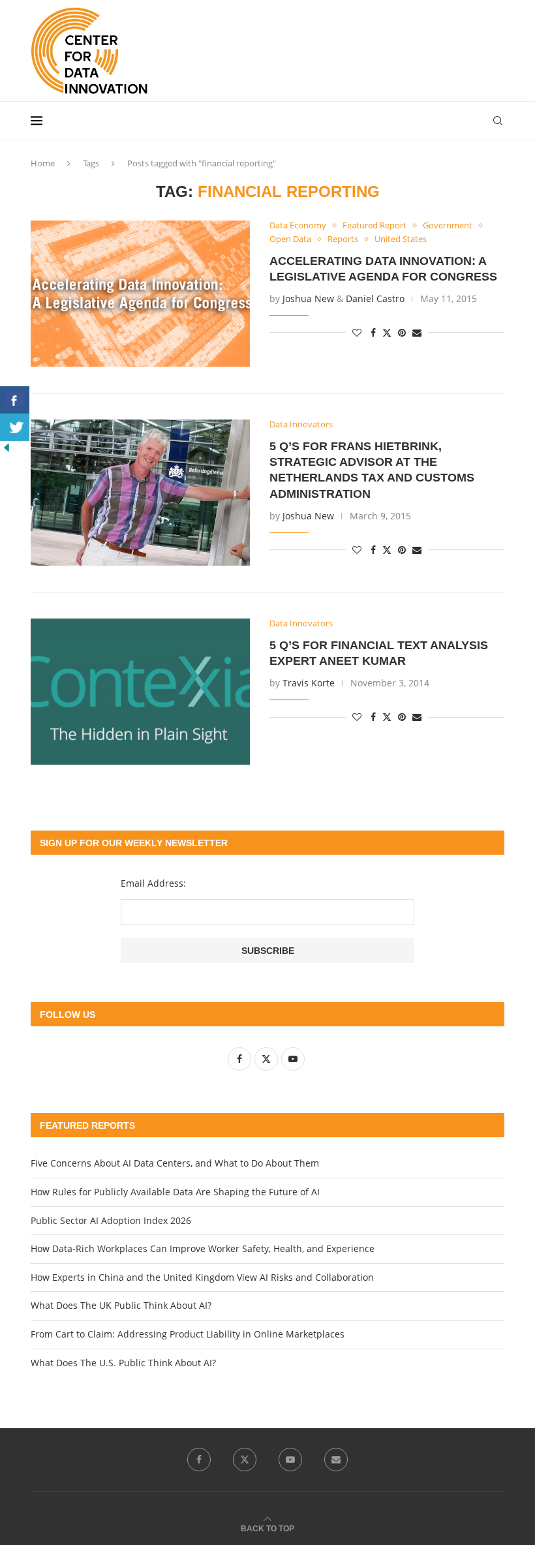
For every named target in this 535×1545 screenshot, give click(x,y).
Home (43, 163)
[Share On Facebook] (14, 400)
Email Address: (153, 883)
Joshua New (308, 298)
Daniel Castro (375, 298)
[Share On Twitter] (14, 427)
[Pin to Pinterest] (402, 332)
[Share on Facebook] (373, 332)
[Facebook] (199, 1459)
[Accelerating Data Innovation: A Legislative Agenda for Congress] (140, 294)
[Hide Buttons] (6, 447)
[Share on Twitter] (386, 332)
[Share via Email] (416, 332)
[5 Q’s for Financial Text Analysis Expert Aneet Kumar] (140, 692)
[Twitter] (244, 1459)
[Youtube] (290, 1459)
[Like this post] (356, 332)
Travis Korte (309, 683)
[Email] (336, 1459)
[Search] (497, 121)
